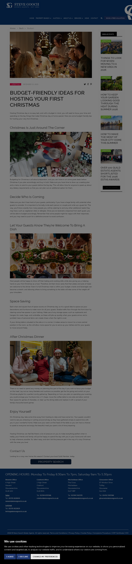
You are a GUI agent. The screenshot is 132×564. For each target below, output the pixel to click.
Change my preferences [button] (45, 556)
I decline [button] (23, 556)
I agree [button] (10, 556)
